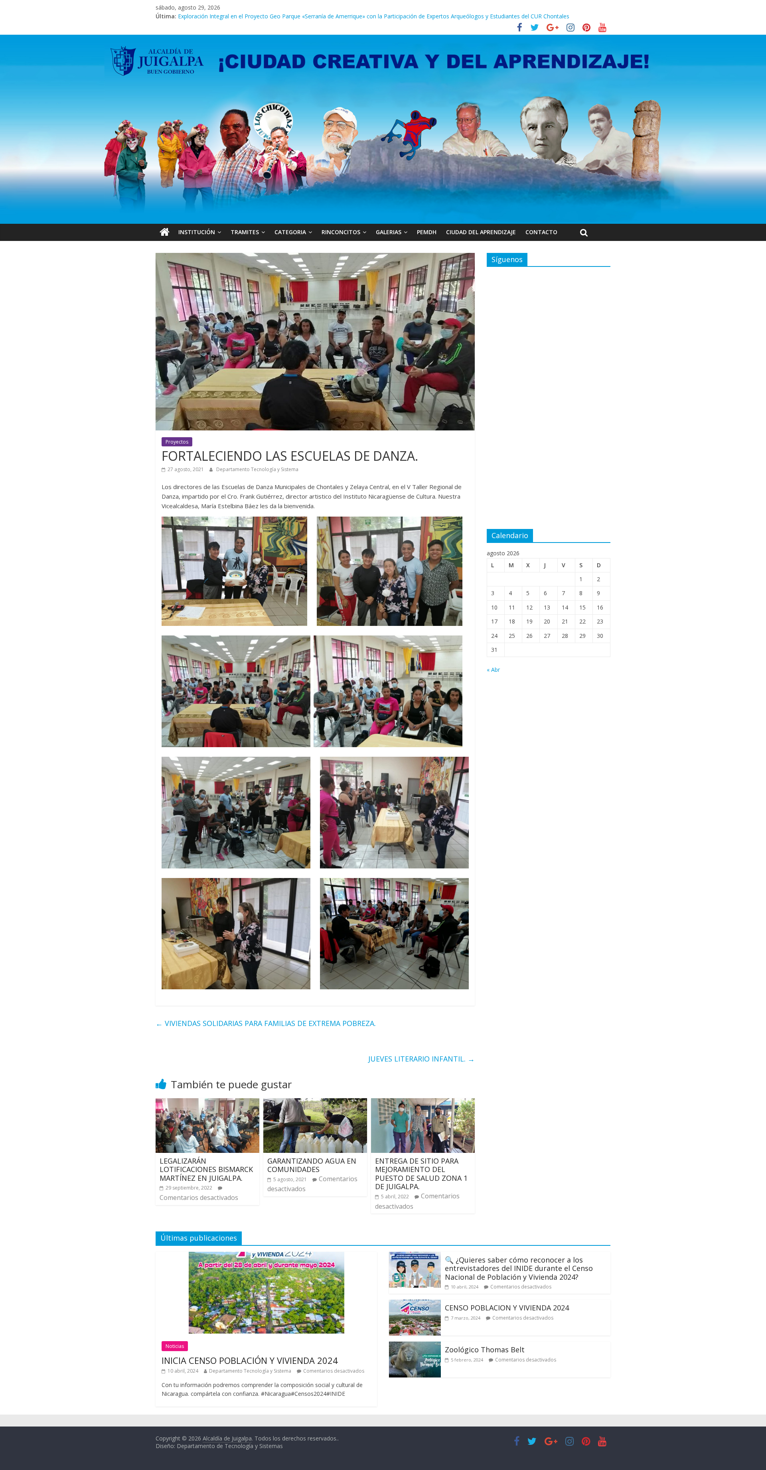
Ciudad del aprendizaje (481, 232)
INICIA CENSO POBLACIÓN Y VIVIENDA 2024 (250, 1360)
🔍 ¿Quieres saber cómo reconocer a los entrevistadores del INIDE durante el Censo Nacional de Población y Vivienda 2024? (519, 1268)
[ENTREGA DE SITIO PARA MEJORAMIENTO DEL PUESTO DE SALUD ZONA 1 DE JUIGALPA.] (423, 1103)
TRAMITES (245, 232)
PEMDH (426, 232)
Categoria (290, 232)
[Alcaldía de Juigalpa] (165, 232)
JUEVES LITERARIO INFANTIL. (421, 1059)
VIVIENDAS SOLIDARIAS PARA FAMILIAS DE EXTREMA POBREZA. (266, 1023)
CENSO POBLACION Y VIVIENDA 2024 (507, 1307)
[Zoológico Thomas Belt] (415, 1346)
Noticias (175, 1346)
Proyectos (177, 441)
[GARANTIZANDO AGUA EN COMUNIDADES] (315, 1103)
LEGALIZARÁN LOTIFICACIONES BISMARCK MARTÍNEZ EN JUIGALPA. (206, 1169)
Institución (196, 232)
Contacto (541, 232)
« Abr (493, 669)
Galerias (388, 232)
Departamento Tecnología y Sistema (257, 469)
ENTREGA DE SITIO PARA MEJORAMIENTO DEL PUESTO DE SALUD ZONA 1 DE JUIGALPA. (421, 1174)
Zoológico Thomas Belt (208, 16)
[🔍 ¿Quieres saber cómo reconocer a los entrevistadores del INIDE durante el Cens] (415, 1256)
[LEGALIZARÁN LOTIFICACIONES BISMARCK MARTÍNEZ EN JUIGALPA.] (207, 1103)
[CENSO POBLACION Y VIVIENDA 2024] (415, 1304)
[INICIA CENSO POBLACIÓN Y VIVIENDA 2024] (266, 1256)
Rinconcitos (341, 232)
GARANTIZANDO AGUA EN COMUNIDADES (311, 1165)
